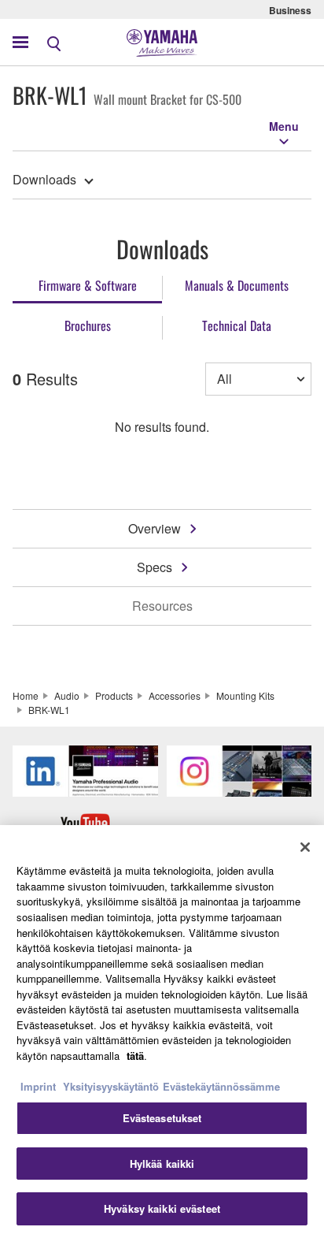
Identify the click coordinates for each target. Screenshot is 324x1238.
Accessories (175, 695)
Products (114, 695)
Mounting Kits (245, 695)
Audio (66, 695)
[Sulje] (305, 847)
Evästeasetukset (162, 1117)
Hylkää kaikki (162, 1163)
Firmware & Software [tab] (88, 285)
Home (26, 695)
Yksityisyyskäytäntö (111, 1086)
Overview (154, 528)
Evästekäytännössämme (221, 1086)
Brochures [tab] (87, 325)
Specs (154, 567)
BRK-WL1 (49, 709)
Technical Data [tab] (236, 325)
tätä (135, 1055)
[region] (162, 1031)
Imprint (38, 1086)
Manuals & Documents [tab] (237, 285)
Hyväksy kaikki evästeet (162, 1208)
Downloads (44, 179)
